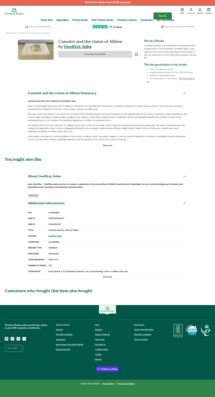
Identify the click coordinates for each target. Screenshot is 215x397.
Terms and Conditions (126, 383)
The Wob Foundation (64, 334)
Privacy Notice (108, 383)
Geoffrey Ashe (78, 47)
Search (162, 16)
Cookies (98, 354)
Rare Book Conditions (142, 334)
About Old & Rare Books (143, 329)
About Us (59, 329)
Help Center (100, 339)
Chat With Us (100, 344)
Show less (107, 145)
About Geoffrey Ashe (44, 176)
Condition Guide (101, 349)
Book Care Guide (141, 339)
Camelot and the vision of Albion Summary (62, 93)
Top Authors (60, 339)
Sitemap (98, 359)
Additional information (46, 203)
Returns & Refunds (102, 334)
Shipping (98, 329)
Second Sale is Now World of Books (69, 344)
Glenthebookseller (63, 349)
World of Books (93, 384)
